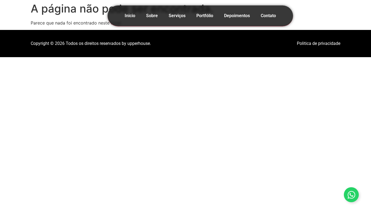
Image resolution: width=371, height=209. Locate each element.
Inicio (130, 15)
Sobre (152, 15)
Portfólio (204, 15)
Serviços (177, 15)
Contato (268, 15)
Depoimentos (237, 15)
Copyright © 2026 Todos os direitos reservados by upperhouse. (91, 43)
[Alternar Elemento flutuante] (351, 194)
